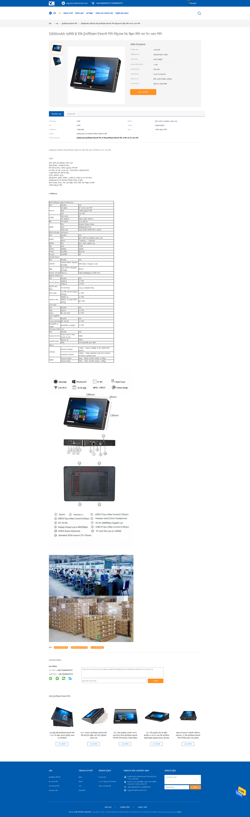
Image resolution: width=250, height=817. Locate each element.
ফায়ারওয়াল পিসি (53, 790)
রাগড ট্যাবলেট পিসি (54, 786)
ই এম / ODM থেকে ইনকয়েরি (107, 781)
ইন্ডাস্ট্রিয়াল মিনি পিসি (54, 777)
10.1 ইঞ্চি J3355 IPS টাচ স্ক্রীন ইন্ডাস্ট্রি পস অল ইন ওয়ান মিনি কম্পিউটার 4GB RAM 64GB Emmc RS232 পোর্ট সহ (156, 736)
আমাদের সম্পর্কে (68, 13)
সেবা (80, 786)
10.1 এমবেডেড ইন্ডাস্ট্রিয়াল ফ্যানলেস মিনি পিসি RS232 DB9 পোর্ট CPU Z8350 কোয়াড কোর (93, 735)
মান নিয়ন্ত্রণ (89, 13)
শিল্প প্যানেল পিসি (53, 781)
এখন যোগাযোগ (143, 92)
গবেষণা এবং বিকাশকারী (105, 786)
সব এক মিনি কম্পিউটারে (97, 647)
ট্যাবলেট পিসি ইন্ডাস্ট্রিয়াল (61, 647)
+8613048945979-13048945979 (109, 3)
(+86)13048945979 (64, 670)
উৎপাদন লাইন (102, 777)
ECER (179, 812)
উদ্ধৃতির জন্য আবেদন (121, 13)
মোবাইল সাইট (142, 807)
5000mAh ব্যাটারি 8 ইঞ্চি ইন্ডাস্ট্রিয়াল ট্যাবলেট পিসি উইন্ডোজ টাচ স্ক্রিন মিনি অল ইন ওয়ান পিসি (110, 23)
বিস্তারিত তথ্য (56, 114)
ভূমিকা (80, 777)
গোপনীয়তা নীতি (125, 807)
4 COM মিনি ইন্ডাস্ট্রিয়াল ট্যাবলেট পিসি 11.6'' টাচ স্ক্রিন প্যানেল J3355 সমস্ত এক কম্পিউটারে (62, 735)
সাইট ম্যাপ (108, 807)
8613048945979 (66, 674)
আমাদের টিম (82, 790)
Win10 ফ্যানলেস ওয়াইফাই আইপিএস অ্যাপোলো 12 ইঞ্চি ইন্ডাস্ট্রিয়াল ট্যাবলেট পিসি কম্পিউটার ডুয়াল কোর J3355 (188, 735)
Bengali (193, 3)
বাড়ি (54, 13)
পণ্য (59, 13)
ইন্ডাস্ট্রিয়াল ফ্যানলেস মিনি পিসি (79, 647)
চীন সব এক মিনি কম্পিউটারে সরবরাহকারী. (80, 812)
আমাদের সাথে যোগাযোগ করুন (104, 13)
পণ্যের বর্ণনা (71, 114)
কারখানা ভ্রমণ (79, 13)
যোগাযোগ (155, 681)
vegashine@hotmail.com (77, 3)
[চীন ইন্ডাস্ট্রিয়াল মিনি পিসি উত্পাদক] (51, 5)
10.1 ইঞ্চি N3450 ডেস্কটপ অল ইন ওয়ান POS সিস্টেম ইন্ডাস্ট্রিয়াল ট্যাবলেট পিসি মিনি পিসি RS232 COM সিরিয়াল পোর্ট (125, 736)
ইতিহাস (81, 781)
